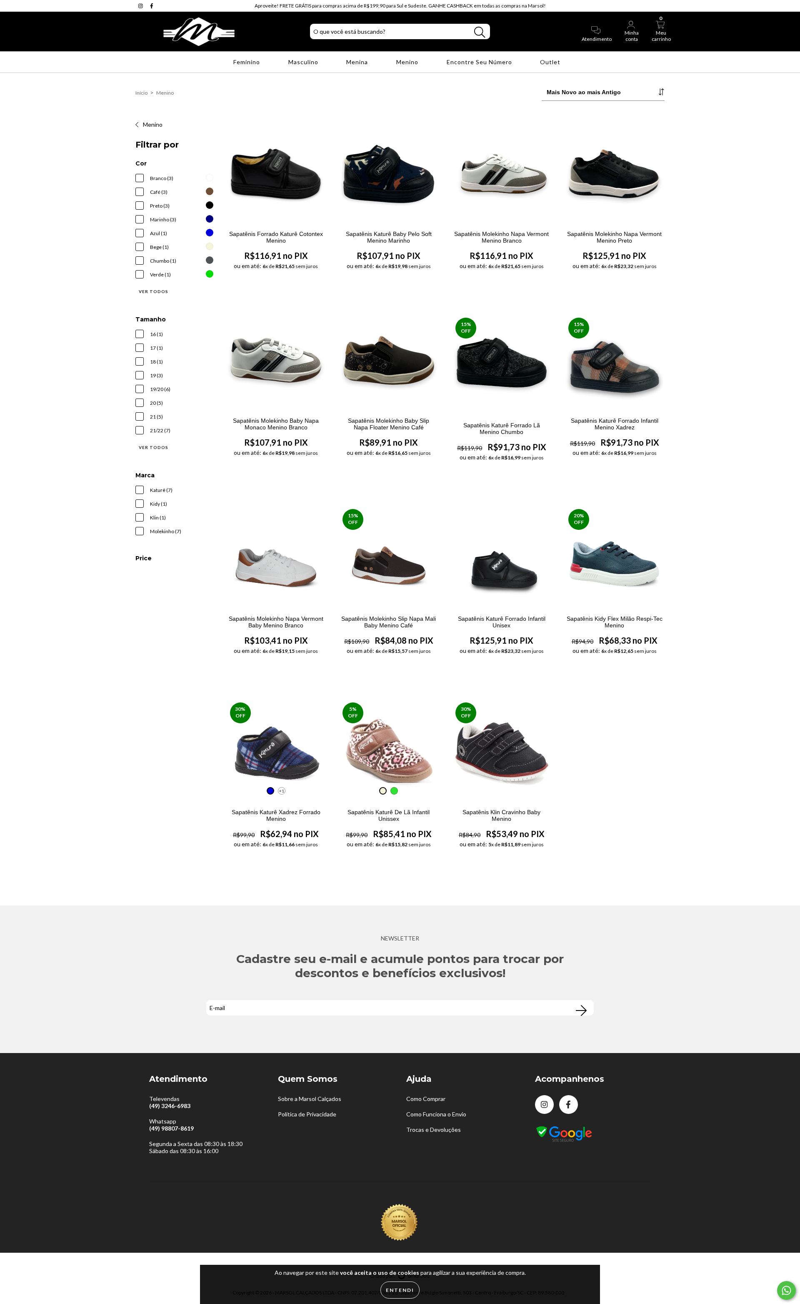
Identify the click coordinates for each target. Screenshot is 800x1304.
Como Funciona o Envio (436, 1114)
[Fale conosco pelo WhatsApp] (786, 1290)
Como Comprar (425, 1098)
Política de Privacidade (307, 1114)
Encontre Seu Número (480, 61)
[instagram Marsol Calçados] (141, 5)
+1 (281, 790)
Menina (358, 61)
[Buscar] (479, 32)
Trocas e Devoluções (433, 1129)
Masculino (304, 61)
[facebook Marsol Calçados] (151, 5)
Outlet (551, 61)
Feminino (247, 61)
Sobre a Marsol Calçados (309, 1098)
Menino (408, 61)
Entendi (400, 1290)
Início (141, 93)
